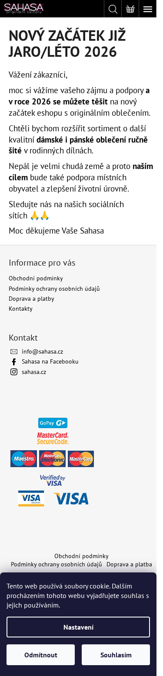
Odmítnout (40, 654)
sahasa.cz (34, 372)
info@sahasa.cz (42, 351)
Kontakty (21, 308)
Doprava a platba (129, 564)
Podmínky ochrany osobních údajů (54, 288)
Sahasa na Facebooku (50, 361)
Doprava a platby (31, 298)
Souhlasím (116, 654)
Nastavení (78, 627)
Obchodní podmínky (36, 278)
